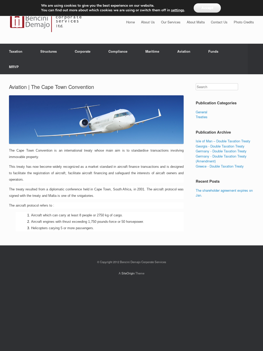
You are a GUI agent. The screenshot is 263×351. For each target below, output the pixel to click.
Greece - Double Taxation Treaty (220, 166)
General (201, 111)
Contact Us (219, 22)
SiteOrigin (128, 273)
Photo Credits (244, 22)
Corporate (82, 51)
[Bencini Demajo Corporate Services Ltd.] (46, 22)
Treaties (202, 116)
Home (130, 22)
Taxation (15, 51)
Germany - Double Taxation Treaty (221, 151)
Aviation (183, 51)
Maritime (152, 51)
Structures (48, 51)
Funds (213, 51)
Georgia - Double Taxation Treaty (220, 146)
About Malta (196, 22)
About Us (148, 22)
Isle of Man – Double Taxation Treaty (223, 140)
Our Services (171, 22)
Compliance (117, 51)
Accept (207, 7)
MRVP (14, 66)
